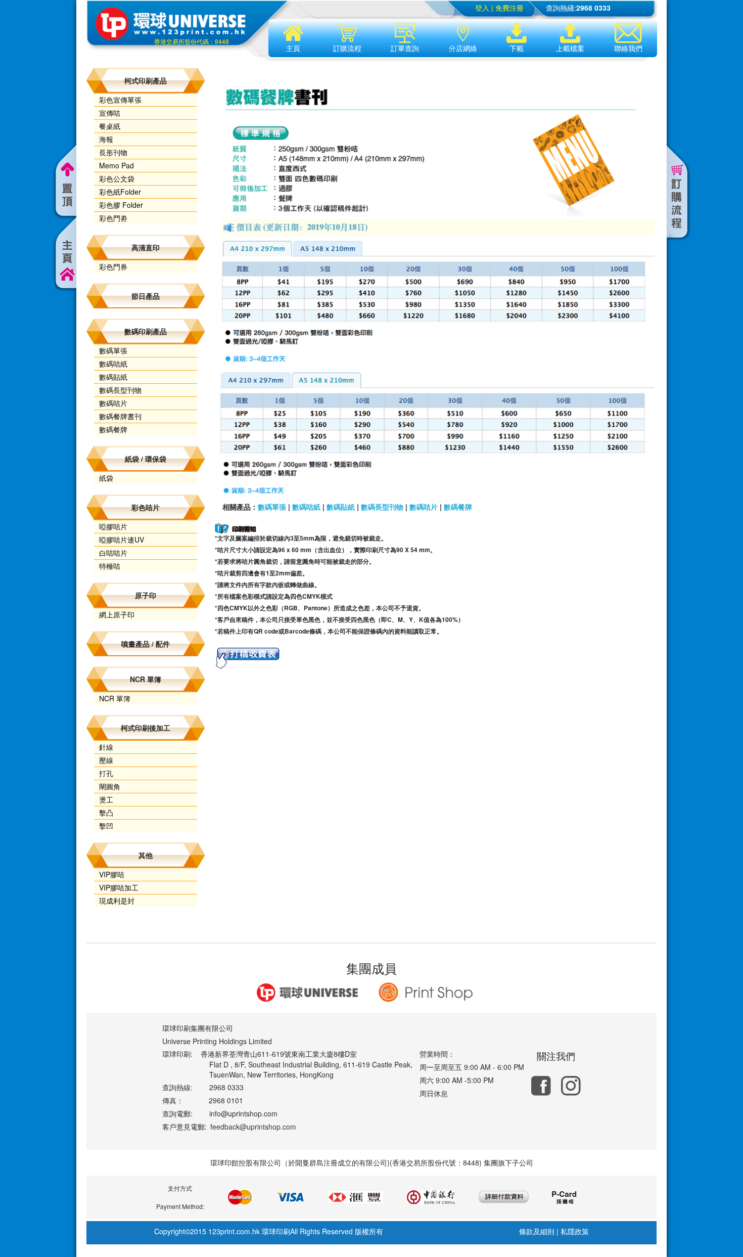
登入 (482, 8)
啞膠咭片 (113, 526)
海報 (106, 139)
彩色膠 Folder (121, 205)
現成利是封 (116, 900)
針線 (106, 747)
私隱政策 (575, 1231)
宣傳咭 (109, 113)
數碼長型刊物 (120, 390)
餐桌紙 (109, 126)
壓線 (106, 760)
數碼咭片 (113, 403)
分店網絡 (463, 48)
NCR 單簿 (114, 698)
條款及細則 (536, 1231)
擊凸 (106, 812)
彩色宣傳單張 (120, 100)
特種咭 (109, 566)
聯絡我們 (628, 48)
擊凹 (106, 826)
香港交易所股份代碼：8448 (191, 41)
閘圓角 (109, 786)
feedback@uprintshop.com (253, 1126)
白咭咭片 (113, 553)
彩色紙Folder (120, 192)
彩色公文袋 (116, 178)
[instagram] (571, 1086)
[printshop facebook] (541, 1086)
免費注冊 (509, 8)
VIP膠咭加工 (118, 887)
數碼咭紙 (113, 363)
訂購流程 (347, 48)
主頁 (293, 48)
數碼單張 (113, 350)
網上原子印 (116, 614)
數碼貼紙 (113, 377)
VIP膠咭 (111, 874)
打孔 (106, 773)
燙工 (106, 799)
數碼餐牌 (113, 429)
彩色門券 (113, 266)
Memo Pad (116, 165)
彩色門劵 (113, 218)
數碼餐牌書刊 (120, 416)
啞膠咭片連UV (121, 539)
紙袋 (106, 478)
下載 (516, 48)
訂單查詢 (405, 48)
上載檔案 (570, 48)
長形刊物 (113, 152)
